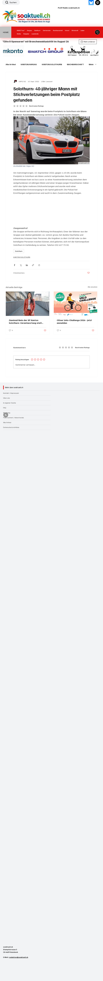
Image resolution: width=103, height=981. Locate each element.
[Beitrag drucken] (39, 265)
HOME (6, 32)
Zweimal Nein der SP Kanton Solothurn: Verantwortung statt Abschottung (25, 321)
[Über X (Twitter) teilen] (20, 265)
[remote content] (51, 210)
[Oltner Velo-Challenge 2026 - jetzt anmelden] (75, 304)
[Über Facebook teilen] (14, 265)
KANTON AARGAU (29, 64)
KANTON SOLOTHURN (52, 64)
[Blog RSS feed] (5, 415)
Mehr (91, 64)
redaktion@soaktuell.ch (18, 957)
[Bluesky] (91, 2)
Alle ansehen (92, 287)
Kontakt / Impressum (11, 393)
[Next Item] (94, 51)
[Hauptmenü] (97, 32)
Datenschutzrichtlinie (11, 427)
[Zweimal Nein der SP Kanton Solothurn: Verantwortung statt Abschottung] (27, 304)
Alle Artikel (11, 64)
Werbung (6, 413)
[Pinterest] (97, 2)
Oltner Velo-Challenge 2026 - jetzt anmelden (74, 321)
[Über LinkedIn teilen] (27, 265)
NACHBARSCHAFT (75, 64)
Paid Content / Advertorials (13, 417)
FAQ (4, 408)
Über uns (6, 398)
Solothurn (18, 251)
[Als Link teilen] (33, 265)
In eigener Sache (9, 403)
